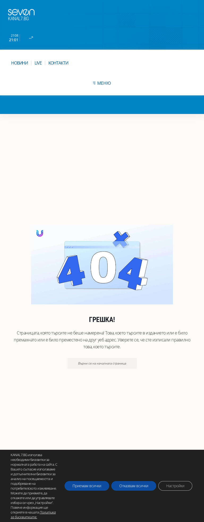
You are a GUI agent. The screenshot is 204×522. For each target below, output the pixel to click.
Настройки (175, 485)
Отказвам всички (133, 485)
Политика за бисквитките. (33, 514)
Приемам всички (87, 485)
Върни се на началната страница (102, 363)
